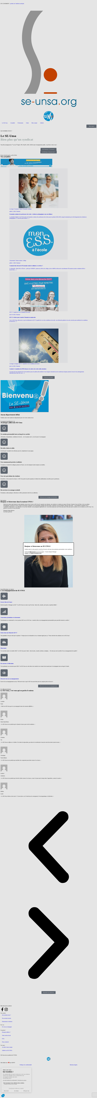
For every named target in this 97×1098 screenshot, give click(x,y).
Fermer (26, 553)
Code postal (27, 551)
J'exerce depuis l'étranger (50, 551)
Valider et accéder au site (35, 553)
